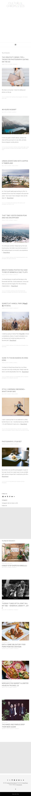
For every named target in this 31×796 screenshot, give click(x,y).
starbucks (13, 430)
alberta (19, 147)
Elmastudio (19, 784)
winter (3, 149)
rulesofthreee (10, 610)
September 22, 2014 (5, 444)
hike (26, 257)
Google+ (10, 781)
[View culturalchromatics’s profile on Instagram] (7, 497)
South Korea (4, 346)
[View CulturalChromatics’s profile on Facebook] (3, 497)
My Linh (5, 722)
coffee (3, 430)
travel (5, 98)
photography (20, 97)
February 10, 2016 (5, 220)
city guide (3, 148)
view (15, 258)
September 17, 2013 (5, 728)
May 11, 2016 (4, 165)
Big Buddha (18, 376)
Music (3, 601)
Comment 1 (15, 687)
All (6, 203)
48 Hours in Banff (9, 110)
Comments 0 (16, 610)
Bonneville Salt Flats (21, 291)
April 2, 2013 (4, 610)
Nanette (10, 64)
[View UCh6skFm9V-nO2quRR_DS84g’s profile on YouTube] (12, 497)
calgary (24, 147)
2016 (18, 203)
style (13, 204)
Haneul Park (18, 345)
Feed (21, 781)
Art (6, 481)
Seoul (27, 345)
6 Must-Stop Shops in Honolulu (14, 566)
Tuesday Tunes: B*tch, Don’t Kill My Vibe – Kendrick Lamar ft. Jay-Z (15, 606)
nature (15, 148)
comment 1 (16, 220)
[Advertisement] (15, 24)
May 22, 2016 (4, 567)
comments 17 (15, 274)
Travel (13, 97)
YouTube (19, 781)
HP (16, 97)
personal (22, 481)
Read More (10, 198)
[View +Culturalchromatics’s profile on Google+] (14, 497)
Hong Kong (26, 376)
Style (10, 97)
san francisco (9, 204)
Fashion (21, 203)
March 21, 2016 (4, 687)
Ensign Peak (18, 257)
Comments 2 (14, 567)
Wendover (25, 292)
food (5, 430)
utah (13, 258)
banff (22, 147)
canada (27, 147)
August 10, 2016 (5, 64)
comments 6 (14, 112)
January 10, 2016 (5, 362)
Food (9, 147)
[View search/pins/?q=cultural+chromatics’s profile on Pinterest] (10, 497)
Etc (8, 481)
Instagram (12, 781)
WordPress (25, 783)
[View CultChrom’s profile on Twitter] (5, 497)
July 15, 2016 (4, 112)
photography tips (10, 292)
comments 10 (15, 308)
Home (3, 563)
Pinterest (14, 781)
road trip (23, 148)
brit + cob (21, 429)
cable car (22, 376)
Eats (7, 147)
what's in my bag (26, 430)
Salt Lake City (9, 258)
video (22, 292)
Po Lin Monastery (10, 378)
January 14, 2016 (5, 308)
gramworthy (23, 257)
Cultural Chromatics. (12, 783)
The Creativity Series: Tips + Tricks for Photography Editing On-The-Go (15, 59)
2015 (19, 429)
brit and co (26, 429)
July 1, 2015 (4, 394)
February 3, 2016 (5, 274)
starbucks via (17, 430)
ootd (24, 203)
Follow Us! (4, 505)
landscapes (8, 148)
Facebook (7, 781)
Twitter (16, 781)
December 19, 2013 (5, 648)
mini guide (12, 148)
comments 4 (16, 444)
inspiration (19, 481)
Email (23, 781)
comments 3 (15, 64)
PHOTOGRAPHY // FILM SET (12, 441)
